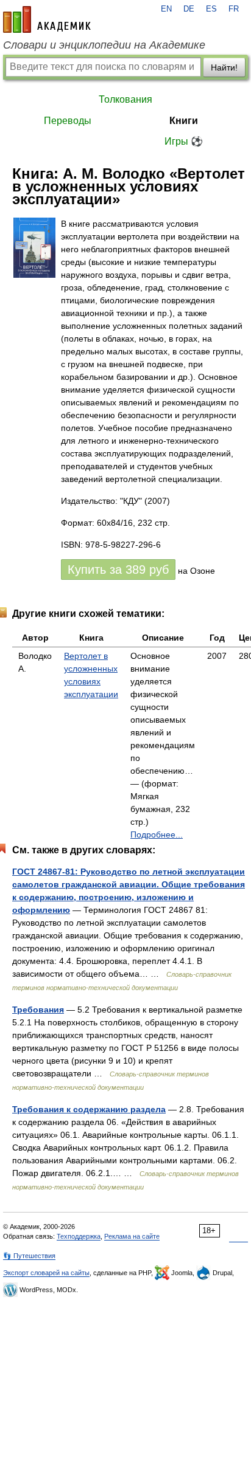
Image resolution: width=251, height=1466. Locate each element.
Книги (183, 120)
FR (233, 9)
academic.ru (47, 19)
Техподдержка (79, 1236)
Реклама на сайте (132, 1236)
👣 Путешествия (29, 1255)
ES (211, 9)
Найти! (224, 67)
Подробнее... (156, 834)
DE (188, 9)
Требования (38, 1009)
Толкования (125, 99)
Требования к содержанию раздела (89, 1109)
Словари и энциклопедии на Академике (104, 45)
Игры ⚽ (183, 141)
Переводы (67, 120)
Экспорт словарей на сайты (46, 1272)
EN (166, 9)
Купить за (118, 569)
